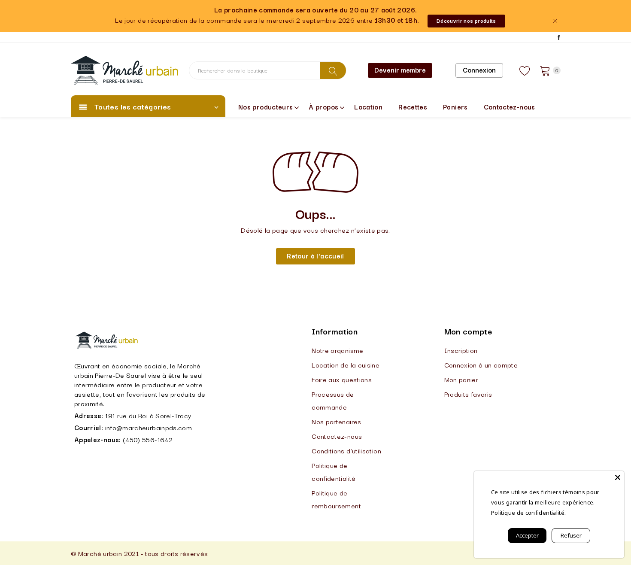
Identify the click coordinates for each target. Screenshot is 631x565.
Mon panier (461, 379)
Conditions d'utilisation (346, 450)
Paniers (455, 106)
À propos (323, 106)
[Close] (617, 477)
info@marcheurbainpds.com (148, 427)
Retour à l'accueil (315, 255)
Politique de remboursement (336, 498)
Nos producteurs (265, 106)
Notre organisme (337, 350)
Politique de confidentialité (333, 471)
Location (368, 106)
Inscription (461, 350)
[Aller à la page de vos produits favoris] (525, 70)
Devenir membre (400, 69)
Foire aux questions (342, 379)
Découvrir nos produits (466, 20)
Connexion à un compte (481, 364)
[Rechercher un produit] (333, 70)
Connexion (479, 69)
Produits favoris (468, 394)
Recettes (412, 106)
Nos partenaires (336, 421)
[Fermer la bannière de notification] (554, 20)
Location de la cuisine (345, 364)
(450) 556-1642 (148, 439)
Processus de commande (333, 400)
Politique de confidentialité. (528, 512)
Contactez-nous (509, 106)
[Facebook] (559, 37)
